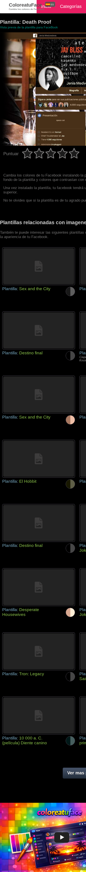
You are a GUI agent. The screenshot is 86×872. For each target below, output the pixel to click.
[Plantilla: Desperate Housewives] (38, 587)
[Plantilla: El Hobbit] (38, 459)
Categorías (71, 6)
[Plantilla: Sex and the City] (38, 266)
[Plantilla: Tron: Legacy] (38, 651)
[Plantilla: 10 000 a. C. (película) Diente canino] (38, 715)
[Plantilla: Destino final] (38, 330)
